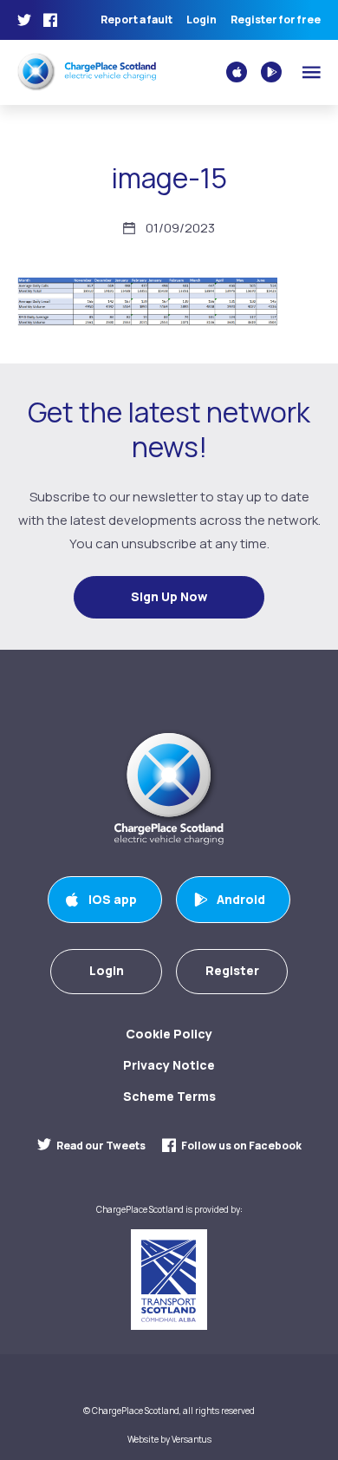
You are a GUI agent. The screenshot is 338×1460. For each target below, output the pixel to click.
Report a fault (136, 20)
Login (201, 20)
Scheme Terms (169, 1096)
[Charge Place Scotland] (86, 71)
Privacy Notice (169, 1065)
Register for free (276, 20)
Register (232, 970)
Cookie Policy (169, 1033)
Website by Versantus (169, 1439)
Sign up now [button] (169, 596)
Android (241, 899)
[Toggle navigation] (311, 72)
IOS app (112, 899)
